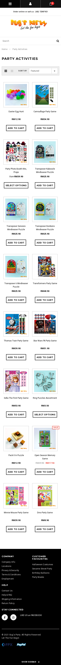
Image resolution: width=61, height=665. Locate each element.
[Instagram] (13, 617)
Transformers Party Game (45, 283)
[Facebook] (5, 617)
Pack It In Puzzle (16, 455)
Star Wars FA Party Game (45, 341)
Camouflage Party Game (45, 111)
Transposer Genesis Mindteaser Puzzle (16, 228)
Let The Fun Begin (10, 638)
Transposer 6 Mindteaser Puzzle (16, 285)
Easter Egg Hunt (16, 111)
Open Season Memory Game (45, 457)
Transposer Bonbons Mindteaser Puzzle (45, 228)
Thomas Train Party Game (16, 341)
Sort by (22, 71)
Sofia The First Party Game (16, 398)
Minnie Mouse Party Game (16, 512)
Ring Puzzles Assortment (45, 398)
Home (4, 49)
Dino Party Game (45, 512)
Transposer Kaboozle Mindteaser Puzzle (45, 170)
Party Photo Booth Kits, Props (16, 170)
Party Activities (20, 49)
